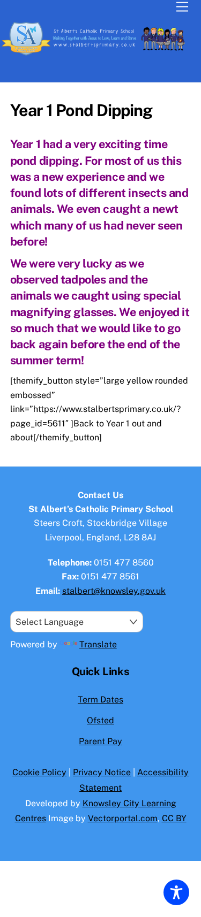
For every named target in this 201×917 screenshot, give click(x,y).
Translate (98, 644)
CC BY (174, 818)
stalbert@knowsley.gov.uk (114, 591)
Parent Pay (100, 741)
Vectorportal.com (123, 818)
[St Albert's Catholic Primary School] (98, 54)
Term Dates (100, 699)
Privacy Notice (102, 772)
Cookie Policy (39, 772)
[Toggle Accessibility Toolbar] (176, 892)
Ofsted (100, 720)
